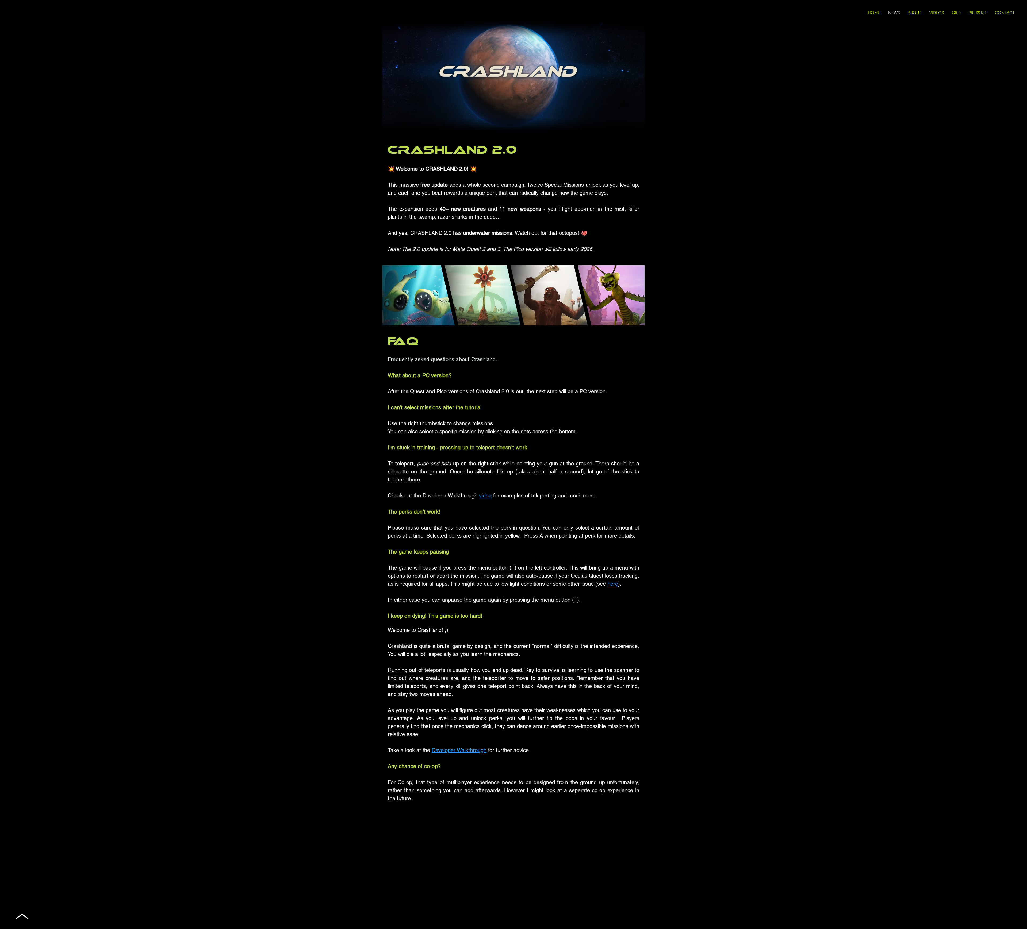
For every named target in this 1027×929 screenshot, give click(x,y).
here (612, 584)
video (485, 495)
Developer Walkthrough (459, 750)
